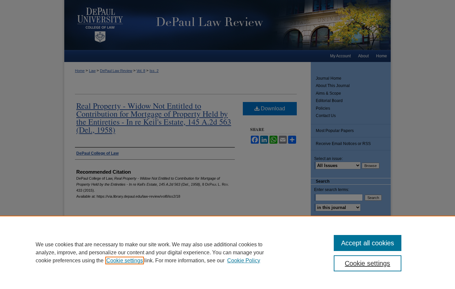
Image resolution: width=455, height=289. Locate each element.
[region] (227, 252)
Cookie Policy (243, 260)
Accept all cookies (367, 243)
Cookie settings (124, 260)
